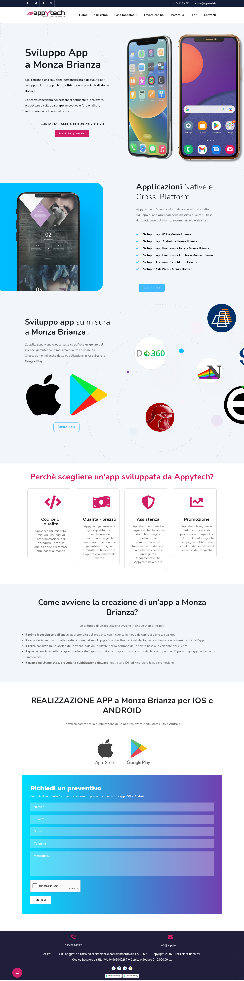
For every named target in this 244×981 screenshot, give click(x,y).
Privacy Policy (114, 976)
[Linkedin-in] (28, 3)
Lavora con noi (154, 15)
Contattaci (152, 287)
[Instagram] (51, 3)
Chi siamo (101, 15)
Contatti (210, 15)
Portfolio (177, 15)
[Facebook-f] (43, 3)
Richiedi (41, 900)
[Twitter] (36, 3)
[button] (17, 973)
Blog (194, 15)
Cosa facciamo (124, 15)
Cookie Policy (132, 976)
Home (83, 15)
